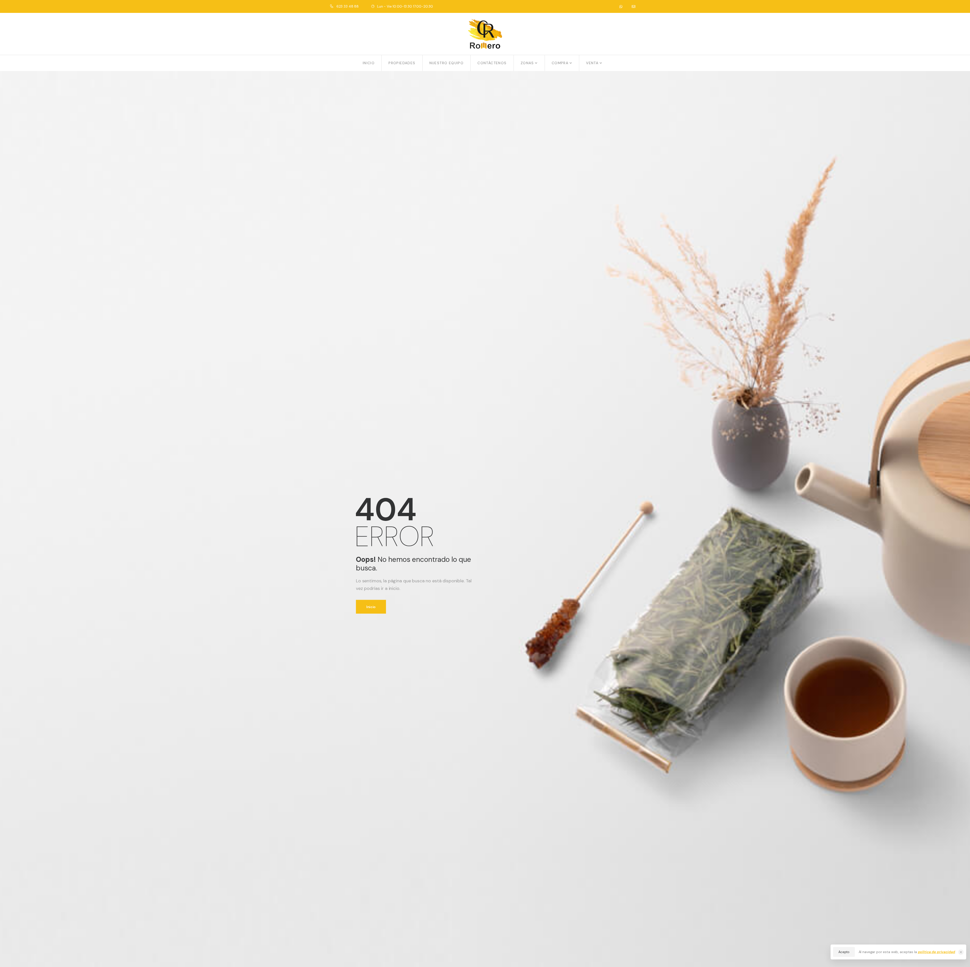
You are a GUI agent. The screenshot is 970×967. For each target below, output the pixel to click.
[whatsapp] (620, 6)
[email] (633, 6)
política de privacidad (936, 952)
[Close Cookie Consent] (961, 952)
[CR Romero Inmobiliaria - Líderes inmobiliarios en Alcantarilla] (485, 34)
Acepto (844, 952)
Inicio (371, 606)
